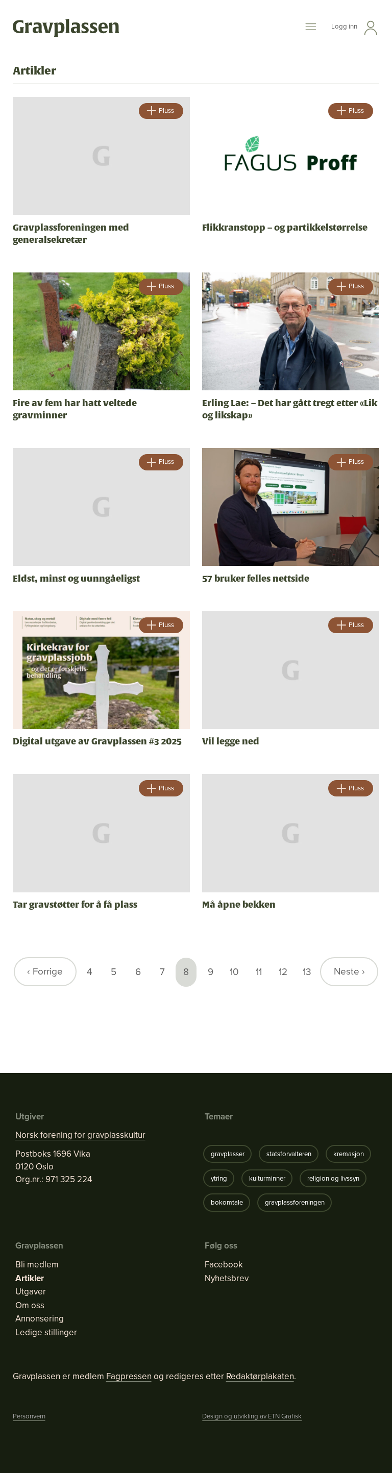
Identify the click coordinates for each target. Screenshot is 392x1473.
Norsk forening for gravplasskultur (80, 1135)
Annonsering (39, 1319)
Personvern (29, 1416)
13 (307, 971)
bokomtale (227, 1202)
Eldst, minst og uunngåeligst (76, 578)
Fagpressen (129, 1376)
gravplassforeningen (295, 1202)
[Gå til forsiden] (66, 28)
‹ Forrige (45, 971)
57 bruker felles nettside (255, 578)
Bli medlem (37, 1265)
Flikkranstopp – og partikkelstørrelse (285, 227)
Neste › (349, 971)
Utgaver (30, 1292)
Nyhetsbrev (227, 1278)
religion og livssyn (333, 1178)
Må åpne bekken (239, 904)
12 (283, 971)
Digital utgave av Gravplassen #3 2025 (97, 741)
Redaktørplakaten (260, 1376)
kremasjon (348, 1154)
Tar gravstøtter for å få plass (75, 904)
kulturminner (267, 1178)
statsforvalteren (288, 1154)
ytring (219, 1178)
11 (259, 971)
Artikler (29, 1278)
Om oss (29, 1306)
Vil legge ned (230, 741)
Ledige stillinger (46, 1333)
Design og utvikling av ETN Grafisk (252, 1416)
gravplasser (227, 1154)
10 (234, 971)
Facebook (224, 1265)
